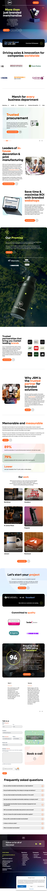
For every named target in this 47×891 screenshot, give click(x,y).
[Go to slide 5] (9, 140)
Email (5, 736)
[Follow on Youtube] (40, 844)
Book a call (36, 2)
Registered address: (7, 858)
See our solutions (14, 30)
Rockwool (27, 553)
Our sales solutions (9, 135)
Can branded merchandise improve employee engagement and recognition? (20, 804)
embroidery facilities (14, 169)
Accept (22, 886)
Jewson (6, 553)
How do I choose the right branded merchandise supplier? (18, 814)
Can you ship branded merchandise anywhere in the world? (19, 794)
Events (24, 864)
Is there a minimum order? (10, 823)
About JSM (28, 409)
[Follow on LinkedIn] (36, 844)
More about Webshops (30, 220)
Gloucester (5, 863)
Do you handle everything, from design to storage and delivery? (19, 790)
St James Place (9, 525)
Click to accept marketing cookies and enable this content (34, 737)
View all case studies (22, 561)
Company (4, 730)
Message (6, 748)
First (3, 724)
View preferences (41, 886)
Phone (14, 736)
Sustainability (9, 252)
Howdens (27, 502)
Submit (4, 773)
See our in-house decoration (9, 183)
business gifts (32, 396)
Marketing (25, 854)
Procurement (25, 858)
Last (13, 724)
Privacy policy (31, 888)
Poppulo (27, 528)
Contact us (5, 440)
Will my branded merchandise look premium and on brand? (19, 809)
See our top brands (7, 359)
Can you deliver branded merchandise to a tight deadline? (18, 785)
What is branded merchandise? (11, 827)
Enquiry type (4, 742)
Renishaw (7, 502)
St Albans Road (6, 862)
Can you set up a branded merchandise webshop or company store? (21, 799)
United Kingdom (6, 866)
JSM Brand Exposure (7, 861)
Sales (23, 863)
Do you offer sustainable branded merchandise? (16, 818)
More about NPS (27, 674)
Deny (31, 886)
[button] (44, 877)
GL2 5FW (4, 865)
